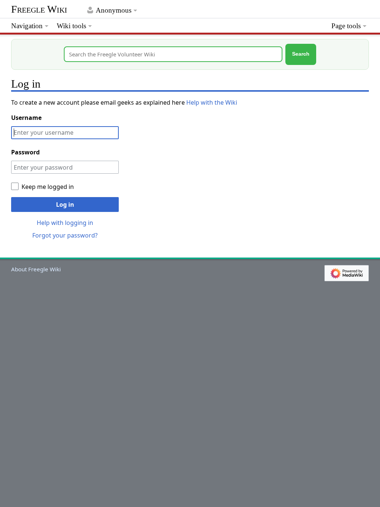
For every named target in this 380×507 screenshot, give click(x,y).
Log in (65, 204)
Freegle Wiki (39, 9)
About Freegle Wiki (36, 269)
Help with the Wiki (211, 102)
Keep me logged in (48, 187)
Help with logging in (65, 223)
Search (300, 54)
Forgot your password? (65, 235)
